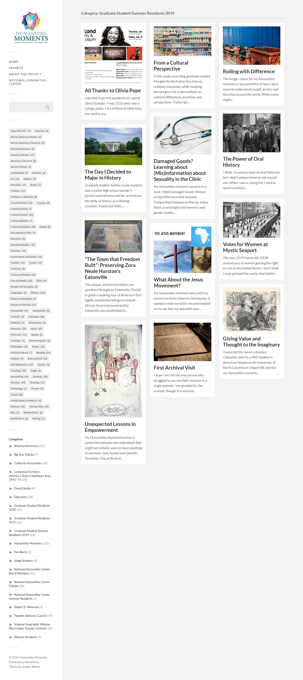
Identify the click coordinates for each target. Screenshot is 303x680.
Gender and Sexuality (24, 286)
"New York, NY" (21, 130)
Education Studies (23, 244)
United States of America (26, 400)
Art (15, 178)
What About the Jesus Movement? (178, 283)
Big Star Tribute (24, 454)
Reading (43, 352)
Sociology (18, 370)
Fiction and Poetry (23, 274)
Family (35, 262)
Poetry (38, 346)
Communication (21, 208)
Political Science (21, 352)
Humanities (19, 310)
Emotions (18, 250)
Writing (38, 418)
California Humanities (28, 463)
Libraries (17, 316)
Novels (36, 334)
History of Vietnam (23, 304)
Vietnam (18, 406)
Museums (18, 328)
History (38, 292)
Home (13, 61)
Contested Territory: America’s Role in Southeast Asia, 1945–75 (30, 476)
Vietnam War (39, 406)
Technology (19, 388)
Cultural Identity (21, 220)
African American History (26, 136)
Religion (17, 358)
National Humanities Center (27, 82)
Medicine (17, 322)
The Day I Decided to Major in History (108, 175)
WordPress (32, 662)
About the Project (25, 74)
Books (35, 184)
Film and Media (21, 280)
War (15, 412)
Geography (18, 292)
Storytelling (19, 376)
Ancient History (21, 166)
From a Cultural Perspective (171, 66)
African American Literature (27, 142)
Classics (43, 202)
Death (45, 226)
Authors (30, 178)
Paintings (18, 340)
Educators (20, 497)
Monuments (37, 322)
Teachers (18, 382)
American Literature (23, 160)
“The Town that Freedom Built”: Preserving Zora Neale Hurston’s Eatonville (112, 268)
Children (18, 190)
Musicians (19, 334)
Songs (36, 370)
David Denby (22, 488)
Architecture (19, 172)
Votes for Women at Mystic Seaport (245, 247)
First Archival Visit (174, 368)
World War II (19, 418)
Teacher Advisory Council (30, 615)
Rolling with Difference (249, 71)
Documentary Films (23, 232)
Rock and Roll (37, 358)
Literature (36, 316)
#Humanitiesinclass (26, 446)
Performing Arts (39, 340)
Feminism (18, 268)
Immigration (41, 310)
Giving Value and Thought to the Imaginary (251, 342)
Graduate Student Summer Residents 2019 (28, 533)
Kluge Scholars (23, 560)
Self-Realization (22, 364)
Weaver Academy (25, 637)
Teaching (37, 382)
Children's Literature (24, 196)
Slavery (43, 364)
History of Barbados (23, 298)
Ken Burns (20, 552)
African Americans (22, 148)
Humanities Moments (28, 543)
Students (40, 376)
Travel (16, 394)
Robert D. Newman (26, 607)
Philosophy (19, 346)
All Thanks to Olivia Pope (113, 90)
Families (18, 262)
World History (33, 412)
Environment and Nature (26, 256)
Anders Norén (31, 666)
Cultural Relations (23, 226)
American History (22, 154)
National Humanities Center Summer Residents (29, 596)
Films (41, 280)
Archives (38, 172)
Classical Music (21, 202)
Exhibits (16, 68)
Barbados (18, 184)
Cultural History (22, 214)
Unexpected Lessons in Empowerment (110, 427)
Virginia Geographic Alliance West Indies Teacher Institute (29, 626)
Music (36, 328)
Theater (37, 388)
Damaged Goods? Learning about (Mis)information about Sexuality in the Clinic (180, 170)
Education (18, 238)
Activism (41, 130)
